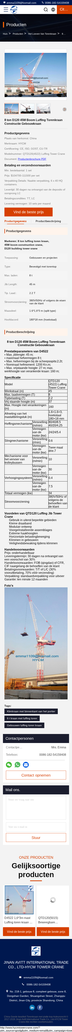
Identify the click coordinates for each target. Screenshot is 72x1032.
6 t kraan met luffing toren (22, 718)
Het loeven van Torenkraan (42, 34)
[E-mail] (25, 764)
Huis (5, 34)
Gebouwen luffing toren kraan (24, 725)
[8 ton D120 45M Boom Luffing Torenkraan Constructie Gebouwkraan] (35, 75)
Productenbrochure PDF (32, 158)
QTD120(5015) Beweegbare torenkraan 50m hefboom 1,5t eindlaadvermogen (50, 920)
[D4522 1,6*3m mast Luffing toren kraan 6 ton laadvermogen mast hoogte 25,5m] (19, 900)
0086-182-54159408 (56, 2)
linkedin (32, 1007)
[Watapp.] (17, 764)
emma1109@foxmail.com (21, 2)
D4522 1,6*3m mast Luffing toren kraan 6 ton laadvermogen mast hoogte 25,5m (17, 920)
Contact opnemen (36, 775)
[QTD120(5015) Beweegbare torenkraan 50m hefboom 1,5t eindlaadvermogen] (53, 900)
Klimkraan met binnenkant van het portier (31, 711)
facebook (40, 1007)
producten (18, 34)
